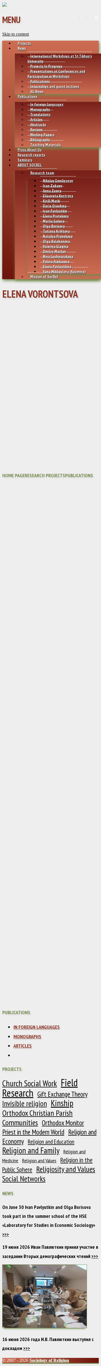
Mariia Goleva (54, 221)
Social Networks (23, 1178)
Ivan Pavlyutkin (55, 210)
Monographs (40, 109)
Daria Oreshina (54, 205)
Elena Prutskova (56, 216)
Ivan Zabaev (52, 185)
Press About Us (30, 149)
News (22, 48)
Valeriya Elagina (55, 246)
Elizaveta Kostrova (58, 195)
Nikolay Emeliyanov (58, 180)
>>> (5, 1234)
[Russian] (89, 18)
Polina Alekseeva (56, 261)
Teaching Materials (45, 144)
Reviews (36, 129)
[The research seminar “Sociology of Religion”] (4, 5)
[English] (82, 18)
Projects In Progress (46, 66)
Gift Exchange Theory (62, 1094)
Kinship (62, 1103)
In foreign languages (46, 104)
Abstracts (38, 124)
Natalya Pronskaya (58, 236)
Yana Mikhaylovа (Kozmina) (64, 271)
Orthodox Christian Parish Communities (37, 1118)
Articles (36, 119)
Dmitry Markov (54, 251)
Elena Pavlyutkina (57, 266)
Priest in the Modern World (33, 1132)
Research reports (31, 154)
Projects (24, 43)
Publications (40, 81)
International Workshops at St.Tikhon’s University (59, 59)
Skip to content (15, 34)
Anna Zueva (52, 190)
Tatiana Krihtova (56, 231)
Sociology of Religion (49, 1360)
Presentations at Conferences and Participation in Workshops (56, 74)
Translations (40, 114)
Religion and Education (51, 1141)
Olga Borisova (54, 226)
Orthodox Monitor (63, 1122)
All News (36, 91)
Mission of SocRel (44, 276)
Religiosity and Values (65, 1169)
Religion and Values (39, 1160)
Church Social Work (29, 1083)
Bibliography (40, 139)
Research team (42, 172)
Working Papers (42, 134)
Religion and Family (30, 1150)
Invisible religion (24, 1103)
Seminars (25, 159)
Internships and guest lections (54, 86)
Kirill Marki (51, 200)
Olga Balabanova (56, 241)
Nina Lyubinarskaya (58, 256)
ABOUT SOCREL (30, 164)
